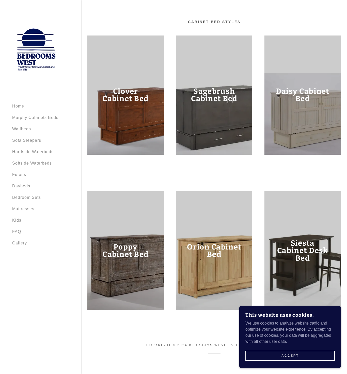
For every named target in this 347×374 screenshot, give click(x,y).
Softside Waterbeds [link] (32, 163)
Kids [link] (16, 220)
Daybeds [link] (21, 186)
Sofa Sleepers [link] (26, 140)
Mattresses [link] (23, 209)
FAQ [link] (16, 231)
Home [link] (18, 106)
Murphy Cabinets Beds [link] (35, 117)
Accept (290, 356)
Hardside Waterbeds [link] (33, 152)
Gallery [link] (19, 243)
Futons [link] (19, 174)
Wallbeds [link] (21, 129)
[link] (36, 49)
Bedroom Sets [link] (26, 197)
